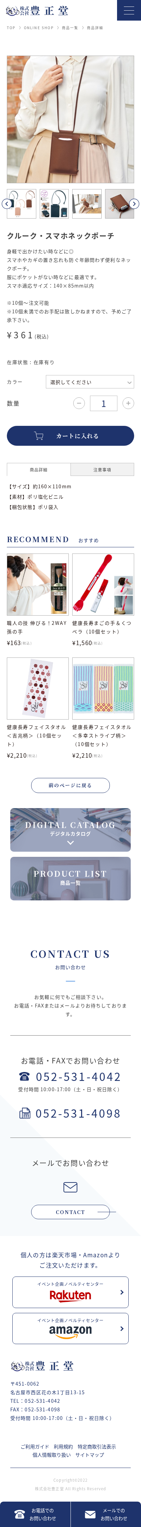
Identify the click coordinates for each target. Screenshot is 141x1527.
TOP (11, 27)
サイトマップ (89, 1454)
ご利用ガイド (35, 1446)
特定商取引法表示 (97, 1446)
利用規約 (63, 1446)
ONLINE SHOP (39, 27)
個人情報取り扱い (52, 1454)
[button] (15, 203)
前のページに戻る (70, 785)
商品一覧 (70, 27)
